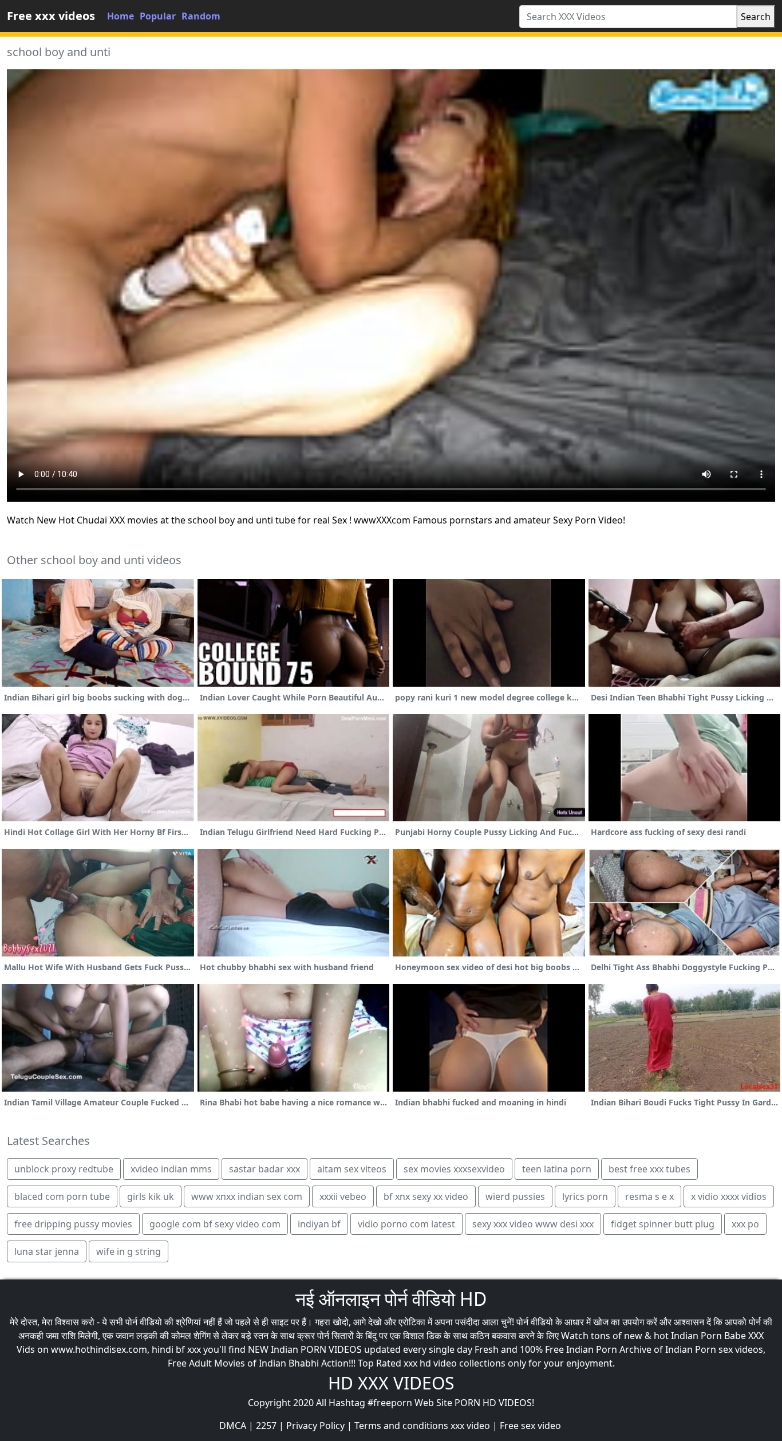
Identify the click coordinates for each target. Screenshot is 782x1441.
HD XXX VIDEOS (391, 1383)
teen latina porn (556, 1169)
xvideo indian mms (171, 1169)
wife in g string (128, 1251)
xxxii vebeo (342, 1196)
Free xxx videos (51, 15)
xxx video (470, 1425)
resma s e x (649, 1196)
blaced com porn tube (62, 1196)
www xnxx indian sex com (246, 1196)
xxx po (745, 1224)
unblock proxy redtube (63, 1169)
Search (756, 16)
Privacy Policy (315, 1425)
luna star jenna (46, 1251)
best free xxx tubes (649, 1169)
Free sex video (530, 1425)
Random (200, 16)
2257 (266, 1425)
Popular (158, 16)
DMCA (232, 1425)
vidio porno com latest (406, 1224)
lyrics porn (585, 1196)
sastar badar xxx (264, 1169)
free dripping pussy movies (73, 1224)
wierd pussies (515, 1196)
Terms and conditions (401, 1425)
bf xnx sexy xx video (426, 1196)
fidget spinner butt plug (662, 1224)
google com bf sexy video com (215, 1224)
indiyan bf (319, 1224)
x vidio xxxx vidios (729, 1196)
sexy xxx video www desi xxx (533, 1224)
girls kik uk (150, 1196)
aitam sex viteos (351, 1169)
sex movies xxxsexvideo (454, 1169)
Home (120, 16)
